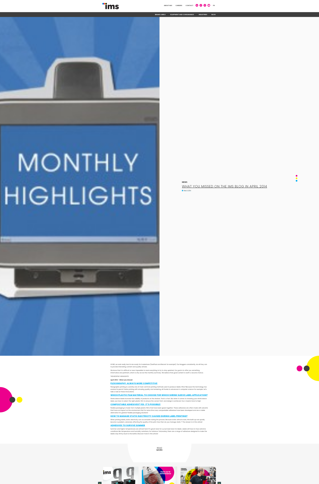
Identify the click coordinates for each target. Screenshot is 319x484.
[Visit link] (145, 6)
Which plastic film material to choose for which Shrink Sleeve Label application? (159, 395)
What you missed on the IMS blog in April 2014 (224, 186)
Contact (189, 5)
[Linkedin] (197, 5)
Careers (179, 5)
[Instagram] (205, 5)
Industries (203, 14)
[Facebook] (201, 5)
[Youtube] (209, 5)
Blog (214, 14)
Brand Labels (160, 14)
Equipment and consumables (182, 14)
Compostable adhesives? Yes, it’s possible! (135, 404)
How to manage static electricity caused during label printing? (148, 416)
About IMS (168, 5)
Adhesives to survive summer (127, 425)
